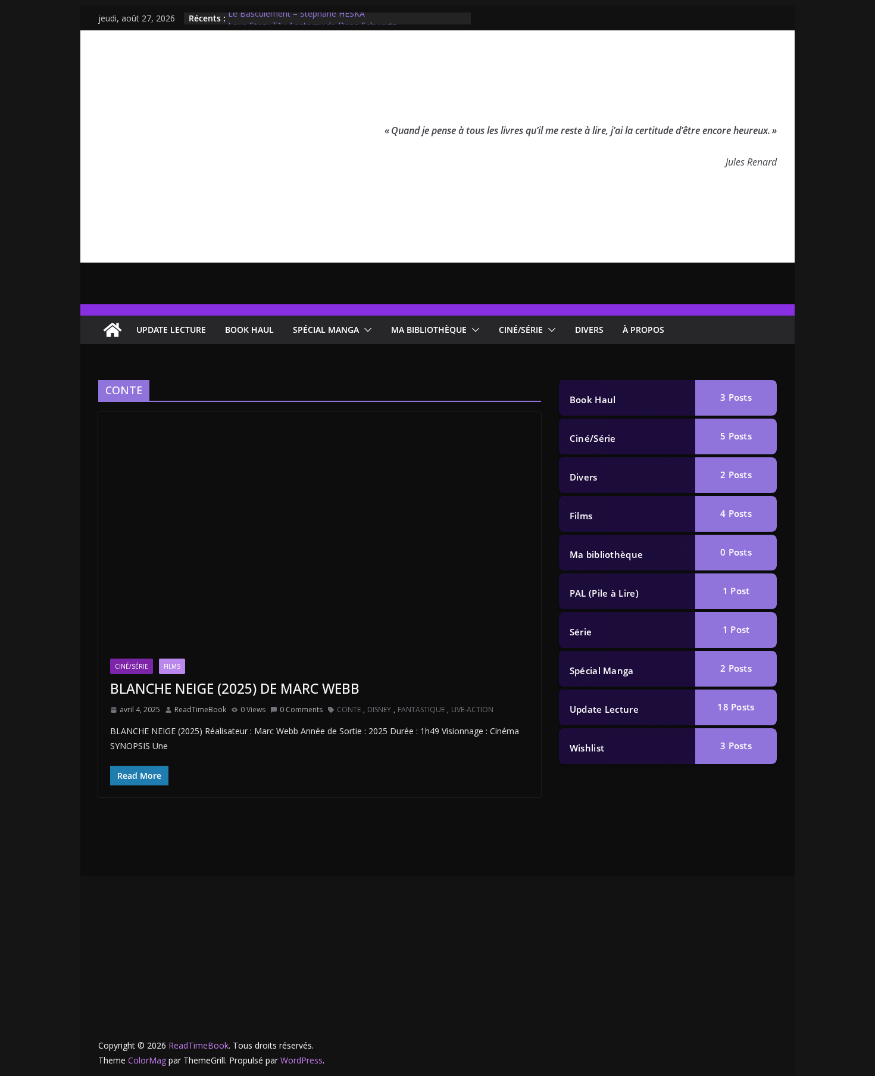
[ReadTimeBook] (112, 330)
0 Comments (301, 709)
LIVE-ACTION (472, 709)
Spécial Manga (326, 329)
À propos (643, 329)
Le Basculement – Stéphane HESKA (296, 18)
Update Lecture (171, 329)
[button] (365, 330)
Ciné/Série (521, 329)
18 (735, 707)
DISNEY (379, 709)
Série (581, 632)
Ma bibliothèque (429, 329)
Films (172, 666)
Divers (589, 329)
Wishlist (587, 748)
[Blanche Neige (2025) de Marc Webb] (319, 541)
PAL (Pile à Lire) (604, 593)
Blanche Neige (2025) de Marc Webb (235, 688)
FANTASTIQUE (421, 709)
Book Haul (249, 329)
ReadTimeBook (200, 709)
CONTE (349, 709)
